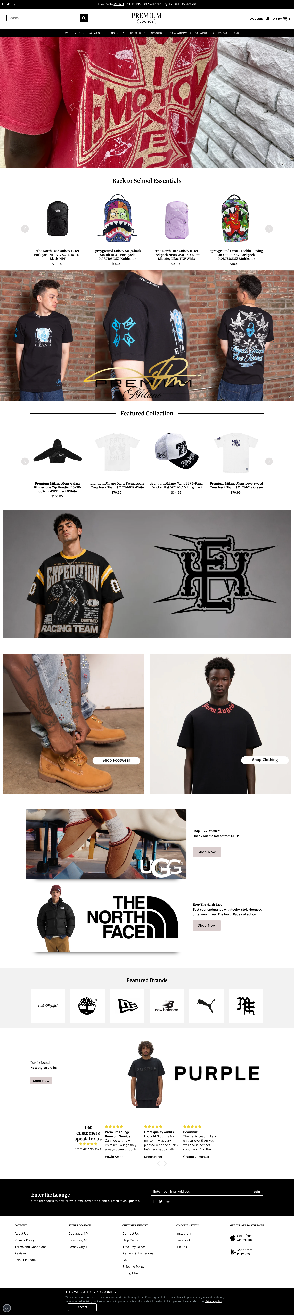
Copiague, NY (78, 1233)
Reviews (21, 1253)
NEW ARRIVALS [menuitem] (180, 33)
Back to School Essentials (147, 180)
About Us (21, 1233)
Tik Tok (181, 1247)
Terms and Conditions (30, 1247)
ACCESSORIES (132, 33)
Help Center (131, 1240)
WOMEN (94, 33)
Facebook (183, 1240)
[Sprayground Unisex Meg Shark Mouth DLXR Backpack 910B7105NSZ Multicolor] (117, 218)
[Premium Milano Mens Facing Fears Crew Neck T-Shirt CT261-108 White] (117, 451)
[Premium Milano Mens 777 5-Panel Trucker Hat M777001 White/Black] (177, 451)
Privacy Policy (25, 1240)
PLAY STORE (245, 1254)
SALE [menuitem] (235, 33)
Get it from (245, 1236)
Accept (82, 1307)
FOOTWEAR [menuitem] (219, 33)
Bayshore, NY (78, 1240)
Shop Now (207, 852)
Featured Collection (146, 413)
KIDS (111, 33)
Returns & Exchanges (137, 1253)
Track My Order (133, 1247)
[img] (88, 1144)
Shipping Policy (133, 1266)
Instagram (183, 1233)
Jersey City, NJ (79, 1247)
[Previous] (25, 229)
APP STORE (244, 1240)
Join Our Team (25, 1260)
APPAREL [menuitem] (201, 33)
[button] (7, 1308)
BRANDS (156, 33)
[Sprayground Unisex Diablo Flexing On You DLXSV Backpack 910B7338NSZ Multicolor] (236, 218)
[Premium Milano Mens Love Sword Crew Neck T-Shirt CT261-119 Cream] (236, 451)
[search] (47, 18)
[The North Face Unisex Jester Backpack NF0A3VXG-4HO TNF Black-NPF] (57, 218)
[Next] (269, 229)
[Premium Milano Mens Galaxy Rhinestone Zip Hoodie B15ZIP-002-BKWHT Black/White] (57, 451)
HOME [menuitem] (65, 33)
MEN (77, 33)
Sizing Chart (131, 1273)
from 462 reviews (88, 1149)
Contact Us (130, 1233)
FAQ (125, 1260)
